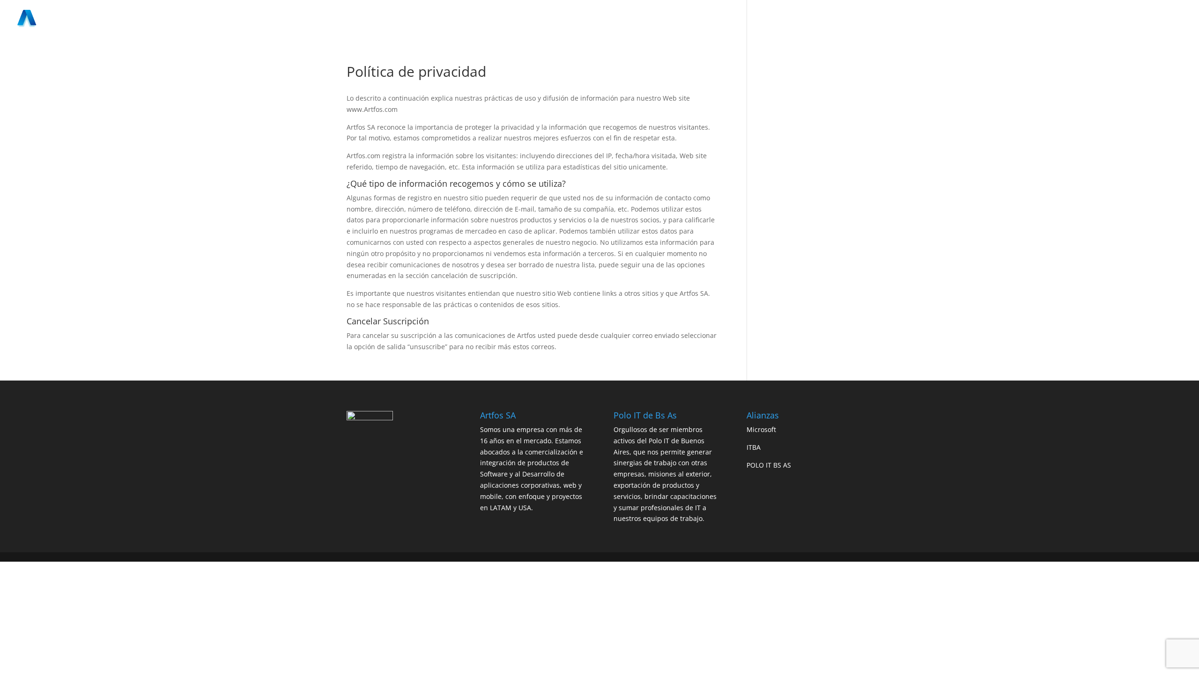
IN (1162, 19)
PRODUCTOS (959, 19)
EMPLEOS (1060, 19)
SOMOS (877, 19)
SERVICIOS (914, 19)
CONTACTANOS (1012, 19)
